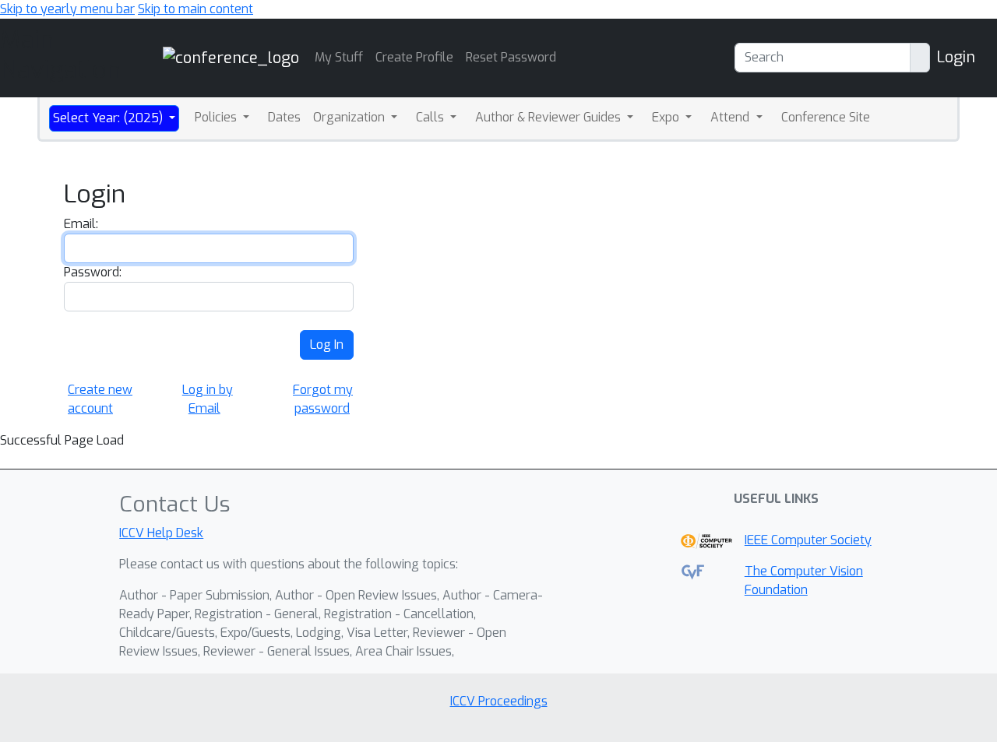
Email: (81, 224)
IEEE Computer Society (808, 540)
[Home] (231, 57)
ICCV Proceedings (499, 701)
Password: (93, 272)
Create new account (100, 399)
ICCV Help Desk (161, 533)
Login (955, 57)
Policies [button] (217, 117)
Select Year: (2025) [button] (109, 118)
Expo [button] (667, 117)
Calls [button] (431, 117)
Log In (326, 344)
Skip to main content (195, 9)
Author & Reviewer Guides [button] (549, 117)
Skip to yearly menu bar (67, 9)
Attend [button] (731, 117)
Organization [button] (350, 117)
